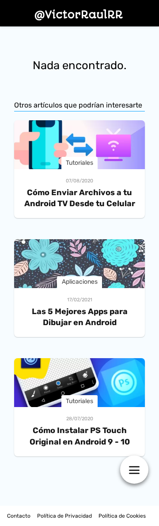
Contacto (18, 516)
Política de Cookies (122, 516)
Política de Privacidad (64, 516)
